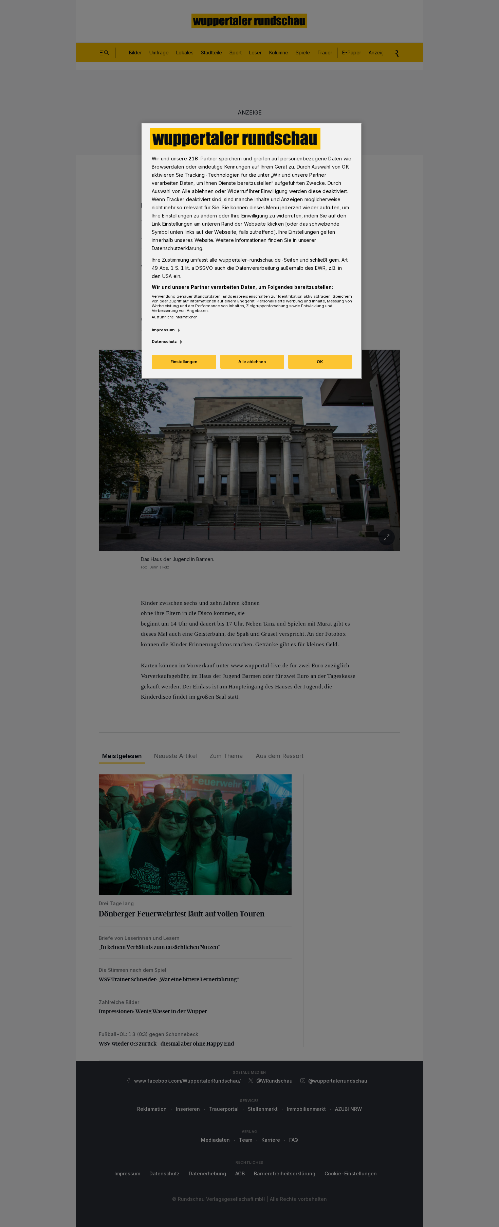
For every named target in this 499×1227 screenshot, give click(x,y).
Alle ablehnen (252, 361)
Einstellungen (183, 361)
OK (320, 361)
